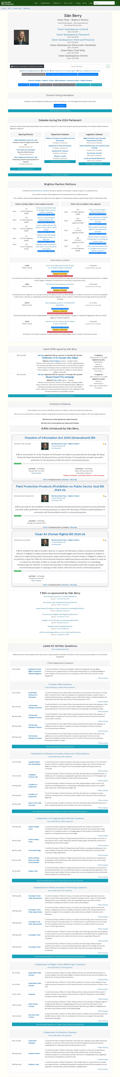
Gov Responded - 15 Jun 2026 (46, 222)
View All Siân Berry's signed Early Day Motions (60, 396)
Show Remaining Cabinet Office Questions (60, 746)
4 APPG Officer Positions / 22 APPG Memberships (62, 74)
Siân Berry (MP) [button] (47, 85)
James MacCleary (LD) (63, 599)
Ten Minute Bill (56, 448)
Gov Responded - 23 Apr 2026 (97, 224)
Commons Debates (34, 80)
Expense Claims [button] (96, 85)
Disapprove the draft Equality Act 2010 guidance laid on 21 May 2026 (46, 237)
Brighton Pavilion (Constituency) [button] (65, 85)
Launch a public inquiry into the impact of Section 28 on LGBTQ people (46, 227)
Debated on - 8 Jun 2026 (60, 274)
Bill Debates (65, 479)
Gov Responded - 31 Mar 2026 (46, 251)
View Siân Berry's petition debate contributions (60, 276)
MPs (9, 8)
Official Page (73, 479)
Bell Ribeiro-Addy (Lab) (63, 610)
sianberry (46, 71)
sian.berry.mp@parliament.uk (31, 71)
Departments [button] (45, 3)
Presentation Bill (56, 500)
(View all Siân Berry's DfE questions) (60, 1035)
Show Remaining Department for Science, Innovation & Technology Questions (60, 956)
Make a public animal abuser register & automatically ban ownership (97, 229)
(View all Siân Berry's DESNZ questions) (60, 821)
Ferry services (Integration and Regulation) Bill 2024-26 (60, 614)
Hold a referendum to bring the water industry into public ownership (98, 219)
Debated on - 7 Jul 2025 (60, 290)
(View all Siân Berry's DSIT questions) (60, 890)
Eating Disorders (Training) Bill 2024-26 (60, 626)
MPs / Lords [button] (68, 3)
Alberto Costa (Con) (63, 605)
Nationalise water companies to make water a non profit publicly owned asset (46, 246)
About (85, 3)
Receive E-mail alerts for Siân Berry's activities (28, 66)
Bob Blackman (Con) (63, 622)
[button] (25, 140)
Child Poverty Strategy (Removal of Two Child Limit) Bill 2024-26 (60, 632)
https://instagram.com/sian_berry (89, 71)
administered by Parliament (41, 191)
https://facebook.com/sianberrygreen (63, 71)
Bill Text (45, 479)
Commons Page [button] (23, 85)
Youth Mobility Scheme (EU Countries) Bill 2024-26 (60, 596)
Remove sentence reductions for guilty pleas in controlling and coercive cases (97, 239)
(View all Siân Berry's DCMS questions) (60, 967)
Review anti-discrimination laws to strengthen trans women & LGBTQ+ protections (46, 210)
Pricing (78, 3)
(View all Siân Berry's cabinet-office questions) (60, 687)
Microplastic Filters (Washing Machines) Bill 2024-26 (60, 602)
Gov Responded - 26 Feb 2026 (60, 271)
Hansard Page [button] (34, 85)
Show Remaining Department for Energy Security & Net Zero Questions (60, 881)
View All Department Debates (60, 161)
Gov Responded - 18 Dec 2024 (60, 288)
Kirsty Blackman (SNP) (63, 634)
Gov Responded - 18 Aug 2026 (46, 214)
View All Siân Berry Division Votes (60, 111)
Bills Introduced (60, 80)
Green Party (17, 8)
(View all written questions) (60, 649)
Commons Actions (73, 80)
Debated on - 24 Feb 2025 (60, 329)
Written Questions (86, 80)
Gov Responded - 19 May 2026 (97, 234)
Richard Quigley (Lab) (63, 628)
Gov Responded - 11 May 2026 (98, 243)
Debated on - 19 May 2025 (60, 311)
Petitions (45, 80)
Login (90, 3)
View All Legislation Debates (94, 164)
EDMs (51, 80)
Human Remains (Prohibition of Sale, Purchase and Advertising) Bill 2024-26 (60, 608)
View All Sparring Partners (25, 169)
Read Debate (36, 473)
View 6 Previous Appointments (88, 74)
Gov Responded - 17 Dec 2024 (60, 327)
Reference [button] (56, 3)
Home (4, 8)
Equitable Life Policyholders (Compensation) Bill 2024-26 (60, 620)
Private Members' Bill (58, 446)
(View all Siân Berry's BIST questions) (60, 756)
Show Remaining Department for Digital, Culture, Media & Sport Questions (60, 1024)
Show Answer (103, 678)
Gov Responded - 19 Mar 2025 (60, 309)
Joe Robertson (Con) (63, 616)
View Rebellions (60, 106)
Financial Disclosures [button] (83, 85)
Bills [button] (36, 3)
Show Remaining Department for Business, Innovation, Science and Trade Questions (60, 811)
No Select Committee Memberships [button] (34, 74)
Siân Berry (26, 8)
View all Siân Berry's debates (60, 175)
